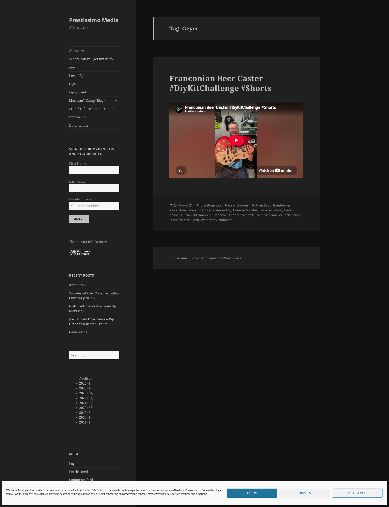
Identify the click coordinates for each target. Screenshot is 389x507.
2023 (83, 393)
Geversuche (78, 332)
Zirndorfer (224, 220)
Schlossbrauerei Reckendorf (278, 215)
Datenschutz (78, 125)
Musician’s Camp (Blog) (87, 100)
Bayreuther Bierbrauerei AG (209, 210)
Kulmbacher (218, 215)
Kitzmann (200, 215)
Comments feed (81, 480)
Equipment (77, 92)
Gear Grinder (238, 205)
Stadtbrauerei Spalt (184, 220)
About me (76, 50)
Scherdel (248, 215)
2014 (83, 417)
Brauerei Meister (244, 210)
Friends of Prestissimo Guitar (91, 109)
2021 (83, 403)
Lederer (234, 215)
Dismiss (305, 493)
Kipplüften (77, 285)
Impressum (78, 117)
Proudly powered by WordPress (216, 258)
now (72, 67)
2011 (83, 422)
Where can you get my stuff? (91, 59)
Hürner (186, 215)
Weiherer (207, 220)
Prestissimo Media (94, 20)
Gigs (72, 84)
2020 (83, 407)
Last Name (77, 181)
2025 (83, 388)
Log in (74, 463)
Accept (252, 493)
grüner (174, 215)
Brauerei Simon (270, 210)
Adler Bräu (263, 205)
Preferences (357, 493)
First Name (77, 163)
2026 (83, 383)
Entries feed (78, 472)
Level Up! (76, 75)
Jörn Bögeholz (210, 205)
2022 (83, 398)
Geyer (288, 210)
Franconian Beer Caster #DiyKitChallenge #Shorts (220, 83)
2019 (83, 412)
